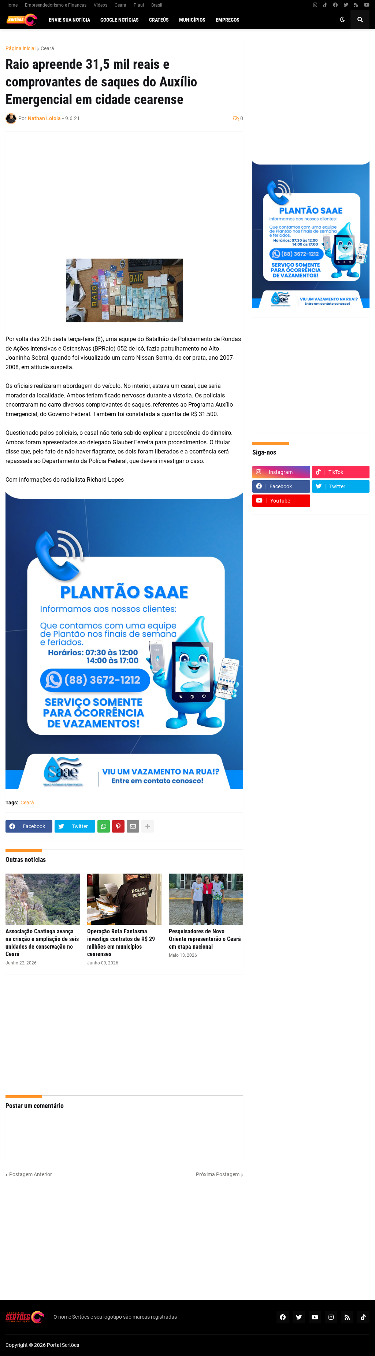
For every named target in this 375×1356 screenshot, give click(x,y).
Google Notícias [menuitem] (119, 20)
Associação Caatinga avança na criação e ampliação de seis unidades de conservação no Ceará (42, 942)
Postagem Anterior (30, 1174)
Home (11, 5)
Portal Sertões (63, 1345)
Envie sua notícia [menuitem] (69, 20)
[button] (342, 19)
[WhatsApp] (103, 826)
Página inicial (20, 48)
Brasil (156, 5)
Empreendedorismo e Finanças (55, 5)
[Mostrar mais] (147, 826)
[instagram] (315, 5)
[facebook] (335, 5)
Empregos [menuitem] (228, 20)
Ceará (120, 5)
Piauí (139, 5)
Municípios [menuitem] (192, 20)
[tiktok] (325, 5)
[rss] (356, 5)
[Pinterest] (118, 826)
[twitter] (346, 5)
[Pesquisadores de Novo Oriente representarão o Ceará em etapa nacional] (206, 899)
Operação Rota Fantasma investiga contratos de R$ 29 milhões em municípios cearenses (121, 942)
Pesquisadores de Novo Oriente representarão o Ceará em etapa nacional (205, 939)
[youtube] (367, 5)
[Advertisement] (117, 190)
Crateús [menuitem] (159, 20)
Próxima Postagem (218, 1174)
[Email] (133, 826)
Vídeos (100, 5)
